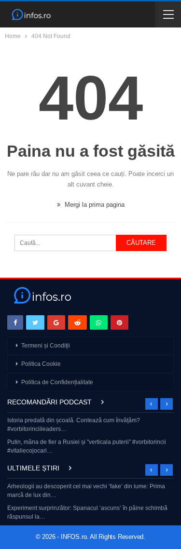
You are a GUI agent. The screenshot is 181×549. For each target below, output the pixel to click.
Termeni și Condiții (45, 345)
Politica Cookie (41, 364)
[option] (90, 436)
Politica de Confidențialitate (57, 382)
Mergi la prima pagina (94, 204)
